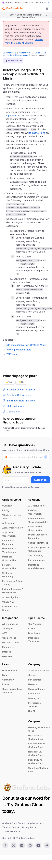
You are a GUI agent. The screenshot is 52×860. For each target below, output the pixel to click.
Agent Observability (12, 527)
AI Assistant (8, 523)
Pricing (5, 510)
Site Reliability (35, 555)
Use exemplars (21, 55)
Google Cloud (9, 638)
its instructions (36, 132)
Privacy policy (37, 487)
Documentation (9, 53)
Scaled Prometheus (38, 543)
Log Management (37, 560)
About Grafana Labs (38, 670)
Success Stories (36, 689)
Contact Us (34, 693)
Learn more (41, 2)
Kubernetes (8, 647)
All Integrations (10, 624)
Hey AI (31, 711)
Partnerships (34, 679)
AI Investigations (11, 597)
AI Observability (36, 505)
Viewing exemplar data (18, 349)
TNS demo (12, 354)
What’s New (8, 602)
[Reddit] (47, 845)
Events (5, 684)
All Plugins (7, 628)
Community (8, 679)
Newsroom (33, 684)
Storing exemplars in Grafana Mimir (26, 345)
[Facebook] (5, 845)
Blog (4, 675)
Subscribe (40, 479)
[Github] (30, 845)
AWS (4, 633)
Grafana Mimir (25, 53)
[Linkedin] (22, 845)
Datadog (6, 652)
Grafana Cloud (29, 804)
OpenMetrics (13, 115)
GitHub (31, 628)
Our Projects (34, 624)
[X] (13, 845)
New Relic (7, 656)
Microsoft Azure (10, 642)
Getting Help (34, 698)
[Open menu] (47, 8)
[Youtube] (38, 845)
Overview (7, 505)
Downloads (34, 633)
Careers (32, 675)
